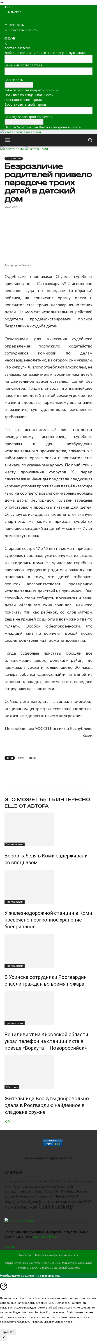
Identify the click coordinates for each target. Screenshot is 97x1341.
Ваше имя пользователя (23, 65)
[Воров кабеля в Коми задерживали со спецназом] (48, 829)
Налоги (82, 1191)
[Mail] (6, 38)
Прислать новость (23, 30)
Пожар (48, 1191)
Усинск (43, 1186)
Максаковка (30, 1186)
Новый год (77, 1181)
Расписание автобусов (60, 1201)
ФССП (32, 758)
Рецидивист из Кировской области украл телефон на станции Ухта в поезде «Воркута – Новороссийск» (46, 1041)
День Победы (13, 1186)
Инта (39, 1191)
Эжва (32, 1207)
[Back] (6, 43)
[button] (7, 140)
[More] (60, 777)
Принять (8, 1332)
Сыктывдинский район (20, 1191)
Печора (60, 1196)
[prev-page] (6, 1122)
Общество (12, 1087)
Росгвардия (11, 1181)
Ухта (21, 1207)
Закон (88, 1181)
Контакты (16, 25)
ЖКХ (87, 1201)
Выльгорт (25, 1181)
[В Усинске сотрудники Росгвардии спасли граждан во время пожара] (48, 951)
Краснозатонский (61, 1186)
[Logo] (12, 149)
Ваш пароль (14, 80)
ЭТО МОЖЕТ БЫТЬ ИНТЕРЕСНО (47, 799)
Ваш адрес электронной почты (28, 117)
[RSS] (10, 38)
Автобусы (29, 1201)
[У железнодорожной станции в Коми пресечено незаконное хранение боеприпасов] (48, 887)
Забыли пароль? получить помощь (31, 90)
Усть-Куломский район (46, 1181)
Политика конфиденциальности (29, 95)
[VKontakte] (13, 38)
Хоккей (65, 1181)
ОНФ (56, 1191)
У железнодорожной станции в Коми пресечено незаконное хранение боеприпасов (48, 919)
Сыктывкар (56, 1206)
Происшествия (13, 158)
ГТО (63, 1191)
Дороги (10, 1196)
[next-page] (9, 1122)
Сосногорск (44, 1196)
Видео (71, 1191)
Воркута (12, 1201)
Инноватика (25, 1196)
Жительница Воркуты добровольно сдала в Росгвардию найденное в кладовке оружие (47, 1105)
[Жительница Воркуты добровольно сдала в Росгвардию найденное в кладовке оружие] (48, 1072)
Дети (21, 758)
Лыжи (10, 1207)
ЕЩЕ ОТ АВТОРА (27, 806)
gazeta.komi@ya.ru (46, 1236)
